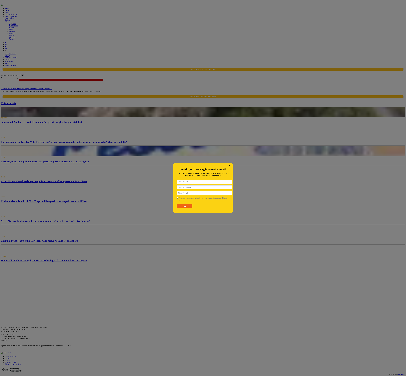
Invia (184, 206)
